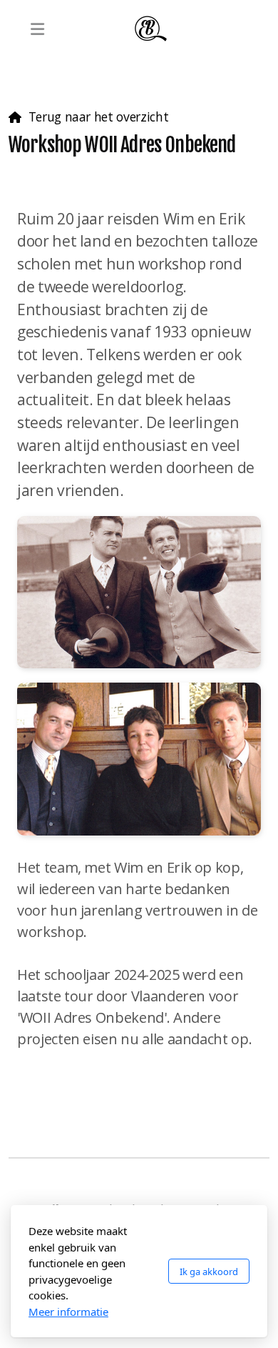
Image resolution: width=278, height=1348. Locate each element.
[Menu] (37, 28)
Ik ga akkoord (209, 1271)
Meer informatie (68, 1311)
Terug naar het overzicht (98, 116)
